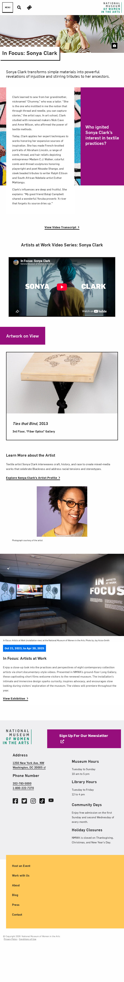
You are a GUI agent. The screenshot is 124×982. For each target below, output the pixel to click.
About (16, 885)
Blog (15, 895)
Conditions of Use (27, 939)
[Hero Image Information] (114, 45)
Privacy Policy (10, 939)
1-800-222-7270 (23, 788)
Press (16, 905)
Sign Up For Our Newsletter (83, 735)
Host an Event (21, 865)
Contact (17, 914)
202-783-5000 (22, 783)
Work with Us (20, 875)
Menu (7, 7)
